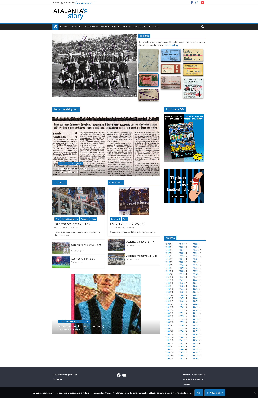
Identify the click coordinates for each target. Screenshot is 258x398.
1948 (167, 358)
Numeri (115, 26)
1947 (167, 355)
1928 (167, 298)
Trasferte (84, 219)
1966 (181, 295)
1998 (195, 274)
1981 (181, 340)
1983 (181, 346)
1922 (167, 280)
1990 (195, 250)
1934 (167, 316)
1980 (181, 337)
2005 (195, 295)
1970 (181, 307)
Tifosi (104, 26)
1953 (181, 256)
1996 (195, 268)
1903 (167, 247)
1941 (167, 337)
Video (94, 219)
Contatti (154, 26)
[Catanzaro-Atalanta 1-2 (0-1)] (61, 243)
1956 (181, 265)
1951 (181, 250)
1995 (195, 265)
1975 (181, 322)
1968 (181, 301)
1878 (167, 244)
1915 (167, 268)
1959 (181, 274)
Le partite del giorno (73, 164)
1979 (181, 334)
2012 (195, 316)
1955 (181, 262)
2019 (195, 337)
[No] (254, 392)
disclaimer (57, 379)
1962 (181, 283)
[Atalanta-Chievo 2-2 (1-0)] (116, 240)
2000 (195, 280)
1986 (181, 355)
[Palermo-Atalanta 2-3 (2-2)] (78, 188)
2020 (195, 340)
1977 (181, 328)
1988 (195, 244)
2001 (195, 283)
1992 (195, 256)
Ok (198, 392)
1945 (167, 349)
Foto (61, 164)
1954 (181, 259)
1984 (181, 349)
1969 (181, 304)
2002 (195, 286)
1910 (167, 256)
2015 (195, 325)
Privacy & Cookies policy (194, 374)
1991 (195, 253)
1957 (181, 268)
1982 (181, 343)
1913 (167, 262)
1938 (167, 328)
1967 (181, 298)
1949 (181, 244)
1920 (167, 274)
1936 (167, 322)
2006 (195, 298)
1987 (181, 358)
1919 (167, 271)
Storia (63, 26)
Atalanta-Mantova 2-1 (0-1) (141, 255)
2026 (195, 358)
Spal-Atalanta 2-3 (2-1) (85, 2)
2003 (195, 289)
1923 (167, 283)
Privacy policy (215, 392)
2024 (195, 352)
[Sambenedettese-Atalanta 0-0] (106, 118)
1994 (195, 262)
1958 (181, 271)
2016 (195, 328)
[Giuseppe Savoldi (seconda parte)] (106, 275)
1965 (181, 292)
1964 (181, 289)
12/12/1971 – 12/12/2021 (127, 224)
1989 (195, 247)
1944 (167, 346)
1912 (167, 259)
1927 (167, 295)
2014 (195, 322)
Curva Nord (115, 219)
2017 (195, 331)
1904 (167, 250)
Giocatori (90, 26)
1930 (167, 304)
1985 (181, 352)
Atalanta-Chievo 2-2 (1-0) (140, 241)
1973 (181, 316)
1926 (167, 292)
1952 (181, 253)
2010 (195, 310)
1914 (167, 265)
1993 (195, 259)
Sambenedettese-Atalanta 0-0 (79, 168)
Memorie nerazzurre (73, 321)
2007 (195, 301)
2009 (195, 307)
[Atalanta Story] (55, 26)
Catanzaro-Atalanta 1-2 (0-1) (86, 246)
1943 (167, 343)
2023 (195, 349)
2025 (195, 355)
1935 (167, 319)
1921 (167, 277)
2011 (195, 313)
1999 (195, 277)
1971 (181, 310)
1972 (181, 313)
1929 (167, 301)
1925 (167, 289)
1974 (181, 319)
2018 (195, 334)
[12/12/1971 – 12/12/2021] (134, 188)
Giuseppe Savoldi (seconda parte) (81, 326)
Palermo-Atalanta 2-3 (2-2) (73, 224)
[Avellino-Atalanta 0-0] (61, 257)
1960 (181, 277)
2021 (195, 343)
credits (186, 384)
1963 (181, 286)
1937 (167, 325)
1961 (181, 280)
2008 (195, 304)
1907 (167, 253)
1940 (167, 334)
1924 (167, 286)
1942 (167, 340)
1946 (167, 352)
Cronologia (140, 26)
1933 (167, 313)
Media (125, 26)
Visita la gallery (171, 45)
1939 (167, 331)
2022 (195, 346)
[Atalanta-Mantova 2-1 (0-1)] (116, 254)
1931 (167, 307)
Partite (76, 26)
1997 (195, 271)
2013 (195, 319)
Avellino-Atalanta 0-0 (83, 258)
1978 (181, 331)
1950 (181, 247)
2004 (195, 292)
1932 (167, 310)
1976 (181, 325)
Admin (78, 172)
